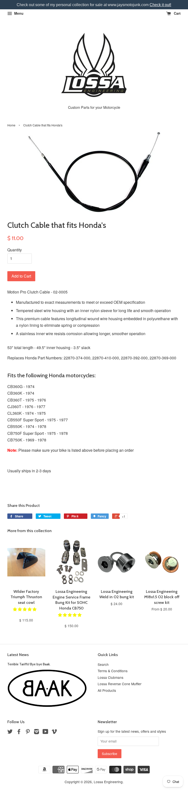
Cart (177, 13)
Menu (18, 13)
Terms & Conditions (113, 670)
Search (103, 664)
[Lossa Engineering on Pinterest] (27, 732)
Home (11, 125)
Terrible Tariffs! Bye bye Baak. (28, 664)
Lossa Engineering (108, 781)
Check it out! (160, 5)
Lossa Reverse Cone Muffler (119, 683)
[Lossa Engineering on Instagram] (36, 732)
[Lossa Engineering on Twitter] (10, 732)
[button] (25, 609)
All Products (107, 690)
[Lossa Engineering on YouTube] (45, 732)
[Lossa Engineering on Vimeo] (54, 732)
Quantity (14, 250)
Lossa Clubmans (110, 677)
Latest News (18, 654)
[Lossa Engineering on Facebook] (19, 732)
